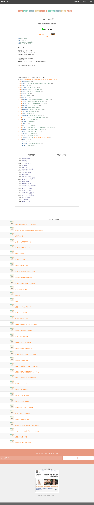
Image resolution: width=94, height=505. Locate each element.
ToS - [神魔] (24, 165)
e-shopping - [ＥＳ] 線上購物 (29, 185)
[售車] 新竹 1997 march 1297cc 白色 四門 (25, 271)
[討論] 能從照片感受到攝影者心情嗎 (24, 277)
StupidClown (46, 35)
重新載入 (53, 23)
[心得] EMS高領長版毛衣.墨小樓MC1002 (25, 242)
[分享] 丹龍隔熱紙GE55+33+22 (22, 247)
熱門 (91, 1)
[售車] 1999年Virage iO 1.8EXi (22, 336)
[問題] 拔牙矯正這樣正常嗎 (21, 389)
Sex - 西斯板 (25, 199)
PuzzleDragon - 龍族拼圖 (27, 169)
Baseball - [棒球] (26, 174)
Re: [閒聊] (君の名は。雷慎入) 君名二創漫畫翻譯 (27, 425)
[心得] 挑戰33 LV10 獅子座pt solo (23, 342)
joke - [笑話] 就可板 (26, 172)
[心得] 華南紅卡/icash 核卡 (21, 383)
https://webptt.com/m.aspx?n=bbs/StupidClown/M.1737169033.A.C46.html (41, 79)
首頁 (40, 35)
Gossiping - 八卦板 (26, 158)
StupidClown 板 (47, 19)
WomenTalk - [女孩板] (27, 163)
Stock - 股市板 (25, 181)
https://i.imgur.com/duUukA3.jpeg (41, 137)
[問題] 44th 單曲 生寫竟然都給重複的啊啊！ (25, 377)
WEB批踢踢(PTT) (5, 1)
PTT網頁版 (76, 1)
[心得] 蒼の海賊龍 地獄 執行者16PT (23, 330)
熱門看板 (47, 23)
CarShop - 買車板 (26, 197)
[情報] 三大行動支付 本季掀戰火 (23, 401)
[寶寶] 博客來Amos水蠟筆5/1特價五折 (24, 407)
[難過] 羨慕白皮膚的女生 (21, 289)
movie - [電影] (25, 167)
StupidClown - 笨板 (26, 190)
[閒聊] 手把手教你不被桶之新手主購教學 (25, 348)
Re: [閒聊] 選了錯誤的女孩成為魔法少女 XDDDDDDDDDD (29, 230)
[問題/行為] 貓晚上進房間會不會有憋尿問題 (25, 224)
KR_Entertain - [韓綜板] (27, 188)
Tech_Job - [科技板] (26, 176)
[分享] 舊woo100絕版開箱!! (21, 312)
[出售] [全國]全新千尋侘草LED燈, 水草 (24, 442)
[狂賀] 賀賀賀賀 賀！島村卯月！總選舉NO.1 (25, 283)
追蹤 (40, 23)
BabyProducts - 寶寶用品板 (28, 195)
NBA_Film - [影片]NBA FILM (29, 187)
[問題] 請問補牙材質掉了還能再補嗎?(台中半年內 (27, 372)
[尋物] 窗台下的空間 (20, 259)
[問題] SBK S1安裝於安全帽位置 (23, 307)
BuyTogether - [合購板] (27, 179)
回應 (43, 23)
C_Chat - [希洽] (25, 170)
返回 (47, 36)
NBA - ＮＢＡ (25, 162)
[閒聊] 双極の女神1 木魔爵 (21, 265)
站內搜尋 (84, 1)
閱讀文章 (17, 295)
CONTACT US (53, 495)
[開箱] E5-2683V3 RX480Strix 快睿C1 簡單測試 (26, 324)
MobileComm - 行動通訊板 (28, 178)
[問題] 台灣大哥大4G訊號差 (21, 437)
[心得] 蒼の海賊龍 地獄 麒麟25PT (23, 419)
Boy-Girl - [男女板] (26, 183)
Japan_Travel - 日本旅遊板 (28, 192)
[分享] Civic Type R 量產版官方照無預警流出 (25, 354)
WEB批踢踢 (47, 495)
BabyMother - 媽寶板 (27, 194)
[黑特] (16, 301)
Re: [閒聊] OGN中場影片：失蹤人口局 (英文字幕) (27, 431)
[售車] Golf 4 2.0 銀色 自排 (21, 360)
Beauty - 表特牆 (26, 201)
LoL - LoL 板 (25, 160)
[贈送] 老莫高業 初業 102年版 (22, 395)
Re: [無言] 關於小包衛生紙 (21, 318)
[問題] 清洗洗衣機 (19, 253)
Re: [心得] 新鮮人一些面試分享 (22, 413)
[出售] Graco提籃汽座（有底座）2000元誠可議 (26, 366)
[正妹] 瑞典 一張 (19, 236)
